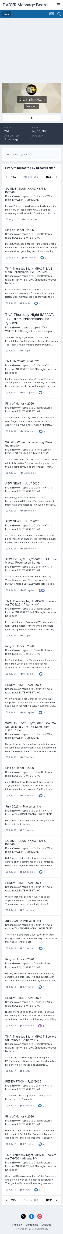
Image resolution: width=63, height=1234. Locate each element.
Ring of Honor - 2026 (19, 230)
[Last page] (56, 177)
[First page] (6, 177)
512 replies (28, 830)
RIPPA (37, 449)
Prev (13, 177)
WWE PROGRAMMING (27, 199)
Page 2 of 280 (31, 177)
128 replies (31, 219)
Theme (16, 1224)
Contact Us (32, 1224)
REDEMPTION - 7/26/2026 (23, 684)
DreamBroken (13, 196)
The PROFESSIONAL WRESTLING (33, 814)
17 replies (28, 757)
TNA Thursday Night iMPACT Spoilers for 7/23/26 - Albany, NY (30, 602)
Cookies (46, 1224)
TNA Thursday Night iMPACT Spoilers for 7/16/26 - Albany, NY (30, 1038)
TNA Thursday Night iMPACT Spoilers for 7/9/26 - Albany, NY (30, 1156)
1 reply (26, 303)
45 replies (28, 590)
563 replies (29, 472)
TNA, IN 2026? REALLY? (22, 361)
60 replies (28, 392)
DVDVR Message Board (25, 4)
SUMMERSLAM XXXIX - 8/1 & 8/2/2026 (25, 190)
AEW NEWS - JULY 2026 (22, 483)
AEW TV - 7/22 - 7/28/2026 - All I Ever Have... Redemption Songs (31, 560)
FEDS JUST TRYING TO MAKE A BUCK (27, 453)
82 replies (28, 712)
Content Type (17, 154)
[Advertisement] (31, 51)
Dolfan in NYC (42, 196)
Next (49, 177)
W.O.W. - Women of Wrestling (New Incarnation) (28, 443)
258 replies (29, 510)
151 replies (30, 257)
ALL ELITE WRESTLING (27, 237)
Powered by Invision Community (31, 1229)
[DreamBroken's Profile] (31, 117)
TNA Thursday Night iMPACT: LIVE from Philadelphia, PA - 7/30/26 (28, 270)
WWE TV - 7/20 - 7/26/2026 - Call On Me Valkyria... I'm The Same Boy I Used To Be (30, 726)
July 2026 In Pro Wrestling (23, 806)
